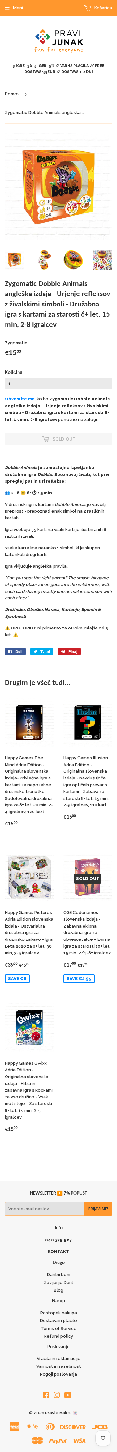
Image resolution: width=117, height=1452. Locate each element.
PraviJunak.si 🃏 (61, 1413)
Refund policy (58, 1336)
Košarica (102, 8)
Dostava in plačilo (58, 1320)
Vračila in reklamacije (59, 1358)
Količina (14, 372)
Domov (12, 93)
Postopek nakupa (58, 1312)
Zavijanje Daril (58, 1282)
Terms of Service (59, 1328)
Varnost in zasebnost (58, 1366)
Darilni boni (58, 1274)
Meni (18, 8)
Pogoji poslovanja (58, 1374)
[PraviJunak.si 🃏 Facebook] (46, 1396)
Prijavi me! (98, 1209)
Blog (58, 1290)
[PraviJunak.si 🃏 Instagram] (57, 1396)
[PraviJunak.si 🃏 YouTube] (67, 1396)
